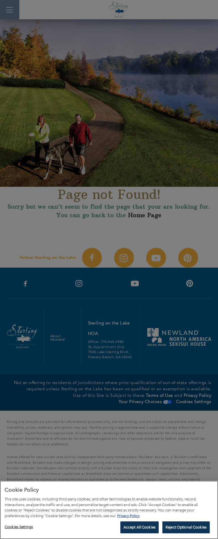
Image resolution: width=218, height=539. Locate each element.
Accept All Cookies (139, 527)
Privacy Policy (128, 516)
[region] (109, 510)
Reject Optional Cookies (186, 527)
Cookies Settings (19, 527)
